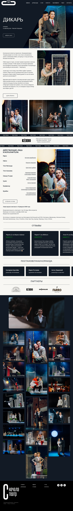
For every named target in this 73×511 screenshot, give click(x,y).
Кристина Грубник (31, 167)
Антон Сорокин (32, 182)
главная (23, 484)
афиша (28, 2)
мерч (62, 2)
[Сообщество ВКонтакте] (61, 486)
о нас (41, 2)
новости (48, 2)
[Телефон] (64, 486)
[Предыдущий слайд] (5, 116)
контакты (69, 2)
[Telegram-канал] (58, 486)
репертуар (35, 2)
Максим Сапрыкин (31, 162)
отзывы (34, 486)
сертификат (56, 2)
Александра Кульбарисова (28, 189)
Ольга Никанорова (31, 187)
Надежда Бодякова (30, 172)
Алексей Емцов (32, 177)
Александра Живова (30, 174)
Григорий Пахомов (31, 194)
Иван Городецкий (31, 179)
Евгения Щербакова (30, 157)
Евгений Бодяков (31, 193)
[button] (10, 201)
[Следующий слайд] (68, 116)
